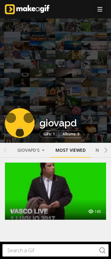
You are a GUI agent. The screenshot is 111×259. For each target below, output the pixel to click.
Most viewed (71, 150)
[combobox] (55, 250)
